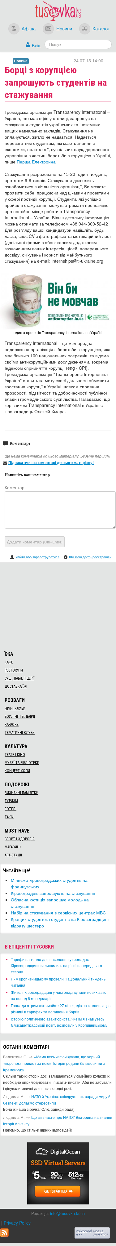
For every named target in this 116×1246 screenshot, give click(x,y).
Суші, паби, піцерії (19, 678)
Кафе (9, 662)
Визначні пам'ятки (21, 793)
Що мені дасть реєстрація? (90, 556)
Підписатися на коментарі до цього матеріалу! (51, 462)
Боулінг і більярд (20, 716)
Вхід (36, 45)
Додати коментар (34, 541)
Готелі (10, 809)
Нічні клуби (15, 708)
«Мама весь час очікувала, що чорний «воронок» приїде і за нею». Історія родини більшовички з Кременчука (54, 1063)
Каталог (100, 28)
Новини (64, 28)
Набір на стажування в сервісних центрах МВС (58, 912)
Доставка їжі (16, 686)
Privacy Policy (17, 1223)
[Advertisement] (58, 606)
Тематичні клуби (20, 732)
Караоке (12, 724)
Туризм (11, 801)
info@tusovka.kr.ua (67, 1213)
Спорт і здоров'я (20, 839)
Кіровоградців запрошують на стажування (53, 893)
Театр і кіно (15, 755)
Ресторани (14, 670)
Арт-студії (13, 855)
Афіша (29, 28)
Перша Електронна (36, 162)
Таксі (9, 817)
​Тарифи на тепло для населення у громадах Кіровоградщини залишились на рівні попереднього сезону (56, 965)
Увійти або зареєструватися (37, 556)
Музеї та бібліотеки (22, 763)
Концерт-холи (17, 771)
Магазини (13, 847)
